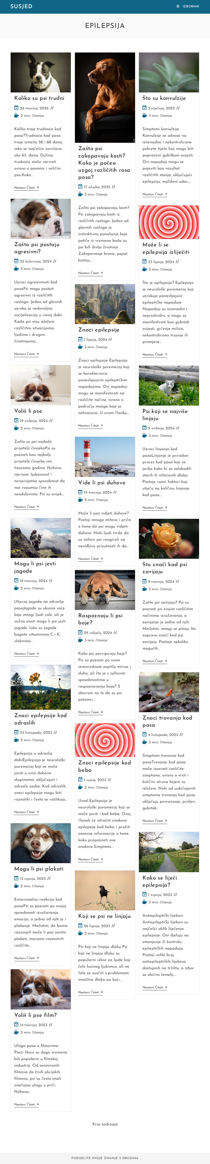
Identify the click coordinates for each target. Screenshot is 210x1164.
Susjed (21, 7)
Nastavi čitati (26, 188)
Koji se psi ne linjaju (104, 916)
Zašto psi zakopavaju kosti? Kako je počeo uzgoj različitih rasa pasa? (104, 163)
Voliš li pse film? (35, 1015)
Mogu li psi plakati (38, 869)
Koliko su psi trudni (39, 98)
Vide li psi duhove (102, 483)
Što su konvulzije (164, 98)
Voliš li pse (28, 411)
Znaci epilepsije (99, 330)
